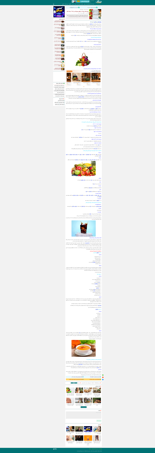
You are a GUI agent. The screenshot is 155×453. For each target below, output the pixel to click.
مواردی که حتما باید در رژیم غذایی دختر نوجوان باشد (88, 404)
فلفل (83, 154)
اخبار (91, 4)
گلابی (92, 159)
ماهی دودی (99, 305)
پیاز (99, 282)
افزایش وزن (92, 108)
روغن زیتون (79, 96)
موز (96, 159)
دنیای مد (75, 4)
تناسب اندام (78, 4)
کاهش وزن (88, 33)
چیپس (100, 206)
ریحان (94, 290)
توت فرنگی (76, 159)
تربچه (96, 154)
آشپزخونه (70, 4)
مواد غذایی (91, 24)
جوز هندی (74, 195)
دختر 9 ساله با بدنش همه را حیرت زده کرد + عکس (97, 442)
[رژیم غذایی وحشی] (83, 169)
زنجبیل (87, 195)
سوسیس (76, 206)
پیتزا (84, 206)
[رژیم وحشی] (83, 58)
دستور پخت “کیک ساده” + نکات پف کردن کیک (59, 87)
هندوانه (94, 159)
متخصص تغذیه (80, 364)
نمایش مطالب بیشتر (83, 407)
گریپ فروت (82, 159)
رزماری (98, 195)
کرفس (67, 154)
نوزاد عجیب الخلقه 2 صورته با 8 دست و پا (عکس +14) (79, 433)
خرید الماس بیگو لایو (88, 432)
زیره (79, 332)
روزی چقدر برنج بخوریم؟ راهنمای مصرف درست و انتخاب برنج (97, 395)
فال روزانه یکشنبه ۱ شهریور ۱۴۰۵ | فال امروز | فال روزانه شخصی (88, 442)
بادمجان (76, 154)
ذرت (80, 41)
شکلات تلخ (81, 108)
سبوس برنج (90, 187)
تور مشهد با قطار (62, 104)
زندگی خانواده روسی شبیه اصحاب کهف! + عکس (79, 442)
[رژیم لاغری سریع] (83, 348)
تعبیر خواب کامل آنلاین (61, 100)
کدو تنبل (97, 309)
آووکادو (83, 96)
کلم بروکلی (70, 154)
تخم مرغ (82, 46)
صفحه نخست (100, 448)
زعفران (77, 195)
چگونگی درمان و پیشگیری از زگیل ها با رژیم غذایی (70, 404)
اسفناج (98, 252)
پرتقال (86, 159)
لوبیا (90, 154)
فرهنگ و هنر (88, 4)
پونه (94, 289)
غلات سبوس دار (87, 242)
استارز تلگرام (56, 102)
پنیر (93, 183)
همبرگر (82, 206)
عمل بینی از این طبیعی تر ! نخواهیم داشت (95, 376)
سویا (85, 41)
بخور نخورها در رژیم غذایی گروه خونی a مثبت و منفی (70, 394)
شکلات (96, 108)
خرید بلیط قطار (57, 104)
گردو (98, 191)
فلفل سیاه (81, 195)
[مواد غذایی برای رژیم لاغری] (83, 228)
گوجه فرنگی (87, 154)
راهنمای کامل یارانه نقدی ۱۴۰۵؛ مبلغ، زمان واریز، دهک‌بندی (75, 379)
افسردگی (98, 367)
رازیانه (100, 155)
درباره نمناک (95, 448)
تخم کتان (90, 191)
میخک (89, 195)
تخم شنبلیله (95, 125)
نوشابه (90, 213)
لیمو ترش (97, 287)
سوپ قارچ (80, 137)
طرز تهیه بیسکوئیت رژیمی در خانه (88, 394)
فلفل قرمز (100, 196)
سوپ (98, 144)
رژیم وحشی (99, 22)
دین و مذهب (66, 4)
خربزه (86, 191)
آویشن (96, 195)
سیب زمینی (97, 206)
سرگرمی (85, 4)
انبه (84, 159)
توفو (84, 180)
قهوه (89, 129)
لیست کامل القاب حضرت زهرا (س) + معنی (59, 85)
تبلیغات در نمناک (91, 448)
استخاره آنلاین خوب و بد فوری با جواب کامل (95, 379)
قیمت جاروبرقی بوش (61, 102)
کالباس (73, 206)
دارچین (92, 195)
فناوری (63, 4)
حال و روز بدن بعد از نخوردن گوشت (97, 404)
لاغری (95, 22)
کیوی (90, 159)
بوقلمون (82, 180)
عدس (91, 180)
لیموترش (98, 200)
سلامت (73, 4)
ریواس (80, 154)
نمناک (93, 4)
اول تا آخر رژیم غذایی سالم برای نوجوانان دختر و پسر (79, 404)
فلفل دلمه (94, 262)
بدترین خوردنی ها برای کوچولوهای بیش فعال (79, 394)
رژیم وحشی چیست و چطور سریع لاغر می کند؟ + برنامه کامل (77, 11)
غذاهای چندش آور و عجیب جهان (70, 433)
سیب (90, 206)
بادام (82, 129)
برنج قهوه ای (96, 283)
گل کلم (74, 154)
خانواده (82, 4)
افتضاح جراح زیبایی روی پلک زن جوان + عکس (77, 376)
